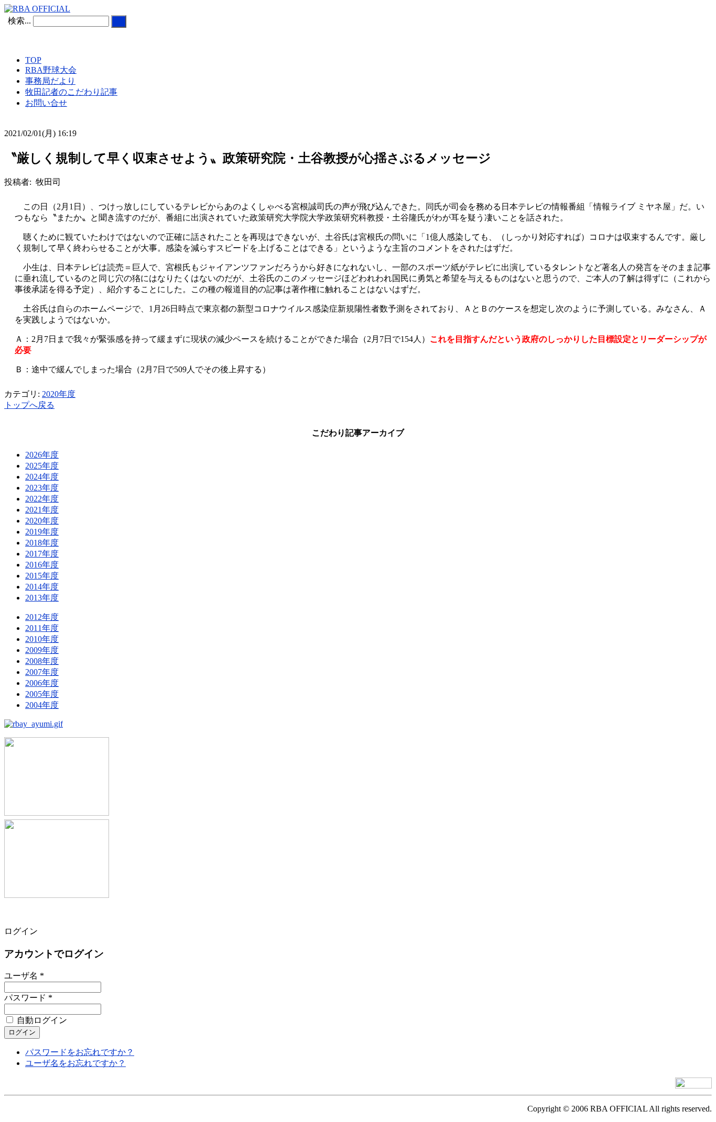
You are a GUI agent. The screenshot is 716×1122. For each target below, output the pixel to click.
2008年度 (42, 661)
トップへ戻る (29, 405)
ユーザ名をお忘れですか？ (75, 1063)
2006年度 (42, 683)
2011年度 (42, 628)
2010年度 (42, 639)
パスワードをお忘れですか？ (79, 1052)
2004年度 (42, 705)
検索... (19, 20)
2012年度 (42, 617)
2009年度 (42, 650)
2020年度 (58, 394)
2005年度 (42, 694)
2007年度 (42, 672)
